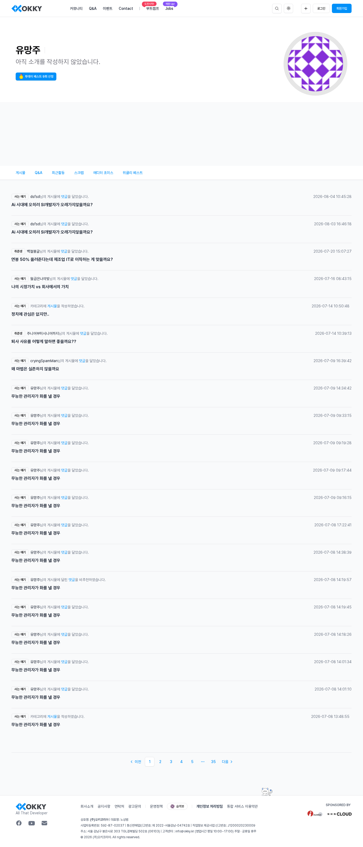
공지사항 (104, 806)
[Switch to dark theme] (288, 8)
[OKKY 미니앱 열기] (267, 791)
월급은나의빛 (39, 279)
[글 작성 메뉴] (306, 8)
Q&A (38, 173)
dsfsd (35, 196)
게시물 (20, 173)
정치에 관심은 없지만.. (30, 314)
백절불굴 (33, 251)
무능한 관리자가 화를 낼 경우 (35, 396)
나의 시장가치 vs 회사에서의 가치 (40, 286)
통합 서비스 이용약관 (242, 806)
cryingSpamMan (44, 361)
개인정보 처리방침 (209, 806)
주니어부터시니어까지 (43, 333)
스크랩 (79, 173)
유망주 (35, 388)
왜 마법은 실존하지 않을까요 (35, 368)
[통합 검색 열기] (277, 8)
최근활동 (58, 173)
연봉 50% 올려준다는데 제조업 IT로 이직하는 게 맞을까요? (62, 259)
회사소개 (87, 806)
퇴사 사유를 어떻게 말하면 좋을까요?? (43, 341)
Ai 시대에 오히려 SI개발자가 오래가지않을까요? (52, 204)
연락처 (119, 806)
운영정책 (156, 806)
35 (213, 762)
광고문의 (134, 806)
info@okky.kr (184, 831)
